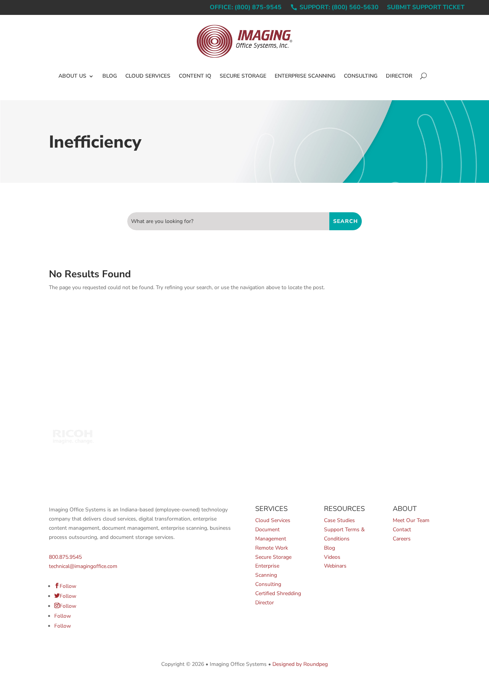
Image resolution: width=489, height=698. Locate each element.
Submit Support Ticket (426, 8)
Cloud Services (147, 76)
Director (399, 76)
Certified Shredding (278, 593)
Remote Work (271, 548)
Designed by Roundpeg (300, 664)
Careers (402, 538)
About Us (72, 76)
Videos (332, 557)
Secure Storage (243, 76)
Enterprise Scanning (305, 76)
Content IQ (195, 76)
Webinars (335, 565)
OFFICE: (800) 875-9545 (246, 8)
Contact (402, 529)
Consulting (360, 76)
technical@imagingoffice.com (83, 566)
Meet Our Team (411, 520)
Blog (109, 76)
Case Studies (339, 520)
